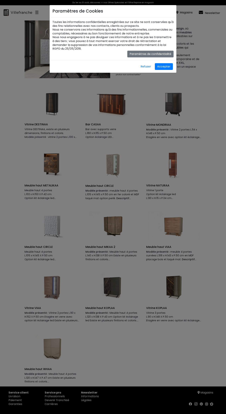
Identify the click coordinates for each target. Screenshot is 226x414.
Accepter (164, 66)
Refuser (146, 66)
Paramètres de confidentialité (150, 54)
